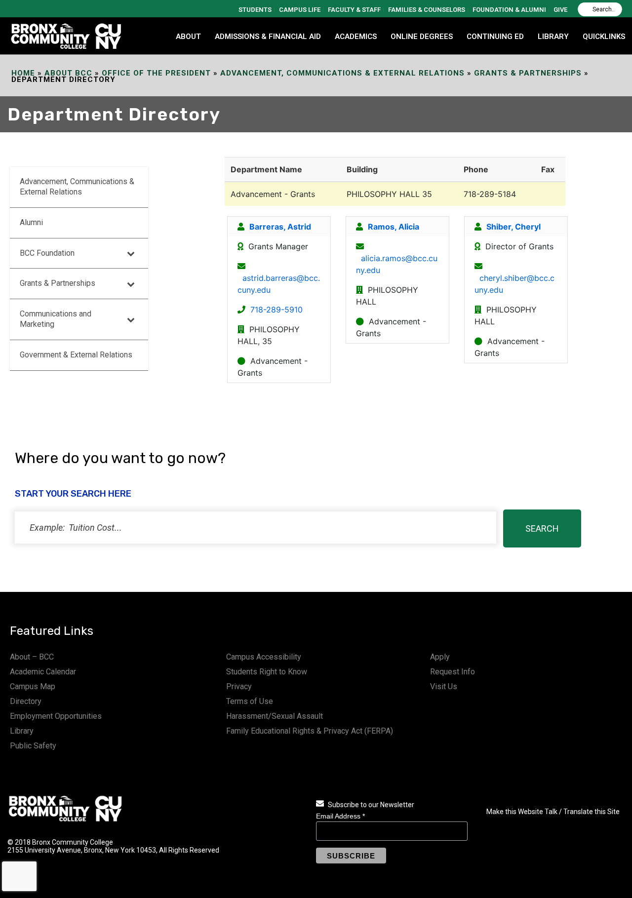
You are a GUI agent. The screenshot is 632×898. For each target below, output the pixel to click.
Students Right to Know (266, 671)
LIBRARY (553, 36)
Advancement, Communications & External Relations (342, 73)
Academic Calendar (43, 671)
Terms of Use (249, 701)
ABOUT (188, 36)
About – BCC (32, 657)
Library (22, 731)
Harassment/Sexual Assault (274, 716)
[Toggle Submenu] (131, 253)
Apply (440, 657)
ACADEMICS (356, 36)
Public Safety (33, 745)
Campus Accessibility (263, 657)
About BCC (68, 73)
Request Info (452, 671)
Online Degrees (422, 36)
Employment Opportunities (56, 716)
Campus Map (32, 686)
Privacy (239, 686)
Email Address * (340, 816)
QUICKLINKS (604, 36)
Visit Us (443, 686)
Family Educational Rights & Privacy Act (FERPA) (309, 731)
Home (23, 73)
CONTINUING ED (495, 36)
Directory (25, 701)
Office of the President (156, 73)
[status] (255, 527)
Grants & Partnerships (528, 73)
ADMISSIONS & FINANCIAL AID (268, 36)
